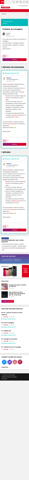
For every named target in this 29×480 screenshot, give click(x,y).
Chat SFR (11, 123)
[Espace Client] (24, 2)
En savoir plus (4, 367)
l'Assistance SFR (15, 115)
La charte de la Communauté (8, 375)
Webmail (20, 2)
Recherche (13, 2)
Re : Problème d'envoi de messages (11, 347)
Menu (27, 2)
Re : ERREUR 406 (6, 330)
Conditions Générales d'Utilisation (9, 376)
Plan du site (4, 378)
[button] (4, 56)
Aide (2, 5)
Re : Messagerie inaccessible (9, 339)
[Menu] (27, 2)
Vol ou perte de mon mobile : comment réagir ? (14, 246)
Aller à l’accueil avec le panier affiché (17, 2)
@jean (8, 84)
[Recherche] (13, 2)
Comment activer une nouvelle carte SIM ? (13, 244)
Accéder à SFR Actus (7, 301)
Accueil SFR (2, 2)
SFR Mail (4, 14)
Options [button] (26, 14)
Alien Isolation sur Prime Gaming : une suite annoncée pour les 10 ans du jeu (17, 294)
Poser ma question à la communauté (11, 259)
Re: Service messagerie (7, 322)
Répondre (14, 59)
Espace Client (24, 2)
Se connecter (5, 7)
